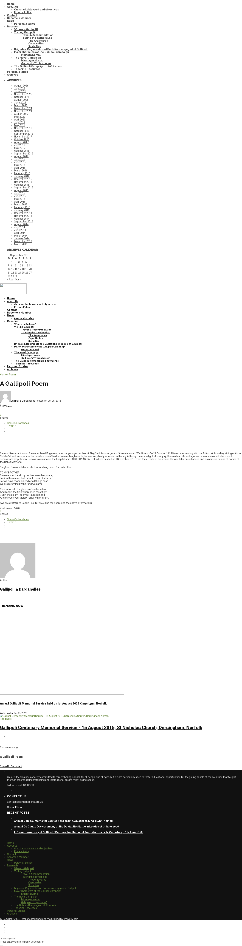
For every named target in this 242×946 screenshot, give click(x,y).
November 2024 (23, 111)
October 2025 (21, 97)
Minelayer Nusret (32, 60)
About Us (12, 6)
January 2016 (22, 176)
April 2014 (20, 232)
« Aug (10, 279)
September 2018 (23, 133)
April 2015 (20, 201)
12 (26, 265)
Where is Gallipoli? (26, 29)
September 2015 (23, 187)
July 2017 (19, 145)
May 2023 (19, 116)
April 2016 (20, 167)
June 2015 (20, 196)
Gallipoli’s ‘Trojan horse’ (36, 63)
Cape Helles (36, 43)
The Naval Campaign (27, 57)
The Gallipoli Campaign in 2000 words (38, 66)
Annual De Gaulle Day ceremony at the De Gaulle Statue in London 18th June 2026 (66, 826)
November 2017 (23, 136)
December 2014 (23, 213)
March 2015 (20, 204)
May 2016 (19, 164)
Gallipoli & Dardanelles (23, 400)
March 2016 (20, 170)
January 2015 (22, 210)
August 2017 (21, 142)
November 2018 (23, 128)
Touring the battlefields (36, 37)
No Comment (14, 766)
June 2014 (20, 230)
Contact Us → (14, 807)
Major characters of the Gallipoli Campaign (41, 52)
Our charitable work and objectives (36, 9)
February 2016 (22, 173)
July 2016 (19, 159)
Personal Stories (24, 23)
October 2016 (21, 150)
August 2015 (21, 190)
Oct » (18, 279)
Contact (12, 15)
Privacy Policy (23, 12)
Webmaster (6, 713)
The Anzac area (38, 40)
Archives (12, 74)
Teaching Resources (27, 69)
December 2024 (23, 108)
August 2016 (21, 156)
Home (11, 3)
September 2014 (23, 221)
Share (3, 766)
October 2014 (21, 218)
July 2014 (19, 227)
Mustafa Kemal (31, 54)
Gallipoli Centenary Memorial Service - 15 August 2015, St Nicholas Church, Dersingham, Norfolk (101, 727)
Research (13, 26)
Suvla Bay (34, 46)
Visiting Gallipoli (24, 32)
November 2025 (23, 94)
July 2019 (19, 122)
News (10, 20)
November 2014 (23, 215)
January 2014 (22, 238)
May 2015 (19, 198)
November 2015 (23, 181)
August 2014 (21, 224)
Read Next (6, 718)
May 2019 (19, 125)
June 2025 (20, 102)
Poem (12, 374)
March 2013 (20, 244)
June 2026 (20, 91)
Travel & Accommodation (37, 35)
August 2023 (21, 114)
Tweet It (11, 425)
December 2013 (23, 241)
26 (26, 272)
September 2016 (23, 153)
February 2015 (22, 207)
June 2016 (20, 162)
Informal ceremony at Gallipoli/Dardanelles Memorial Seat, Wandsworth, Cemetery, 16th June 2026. (78, 832)
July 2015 (19, 193)
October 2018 (21, 131)
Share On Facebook (18, 423)
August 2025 (21, 99)
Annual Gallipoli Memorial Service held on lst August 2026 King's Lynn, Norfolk (53, 703)
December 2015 (23, 179)
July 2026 (19, 88)
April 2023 (20, 119)
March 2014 (20, 235)
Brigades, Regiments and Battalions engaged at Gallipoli (51, 49)
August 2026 (21, 85)
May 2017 (19, 147)
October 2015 (21, 184)
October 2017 (21, 139)
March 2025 (20, 105)
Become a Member (19, 18)
